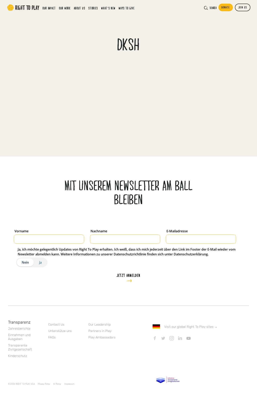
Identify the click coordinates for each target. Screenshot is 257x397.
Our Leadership (99, 324)
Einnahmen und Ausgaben (19, 337)
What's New (108, 8)
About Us (79, 8)
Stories (93, 8)
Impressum (69, 384)
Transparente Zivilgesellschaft (20, 347)
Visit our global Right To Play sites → (190, 327)
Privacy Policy (44, 384)
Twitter (163, 338)
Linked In (180, 338)
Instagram (171, 338)
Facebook (155, 338)
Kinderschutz (17, 356)
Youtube (188, 338)
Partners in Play (100, 331)
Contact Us (56, 324)
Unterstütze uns (60, 331)
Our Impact (49, 8)
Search (213, 8)
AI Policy (57, 384)
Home (23, 7)
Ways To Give (127, 8)
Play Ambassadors (101, 337)
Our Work (65, 8)
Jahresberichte (19, 328)
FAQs (52, 337)
